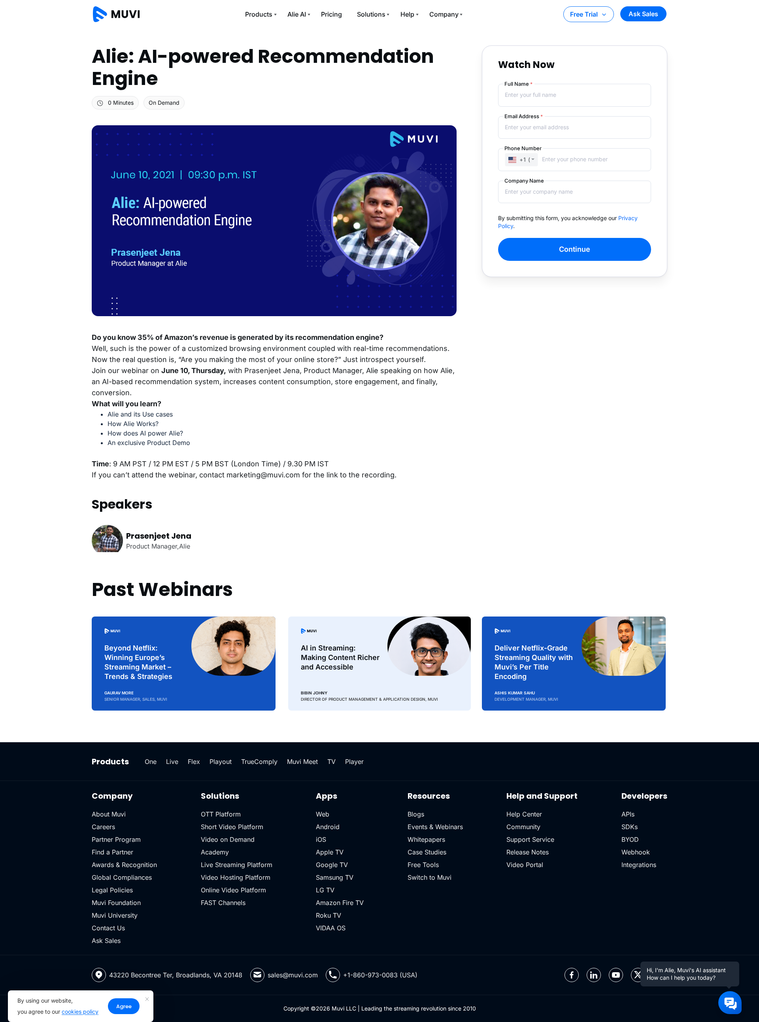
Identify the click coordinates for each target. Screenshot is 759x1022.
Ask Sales (643, 14)
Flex (194, 762)
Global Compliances (122, 877)
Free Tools (423, 865)
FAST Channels (223, 903)
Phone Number (523, 148)
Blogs (416, 814)
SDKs (629, 827)
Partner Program (116, 839)
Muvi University (115, 915)
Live (172, 762)
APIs (627, 814)
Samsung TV (334, 877)
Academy (215, 852)
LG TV (325, 890)
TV (331, 762)
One (151, 762)
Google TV (332, 865)
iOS (321, 839)
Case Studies (427, 852)
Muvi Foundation (116, 903)
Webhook (635, 852)
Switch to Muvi (429, 877)
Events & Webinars (435, 827)
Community (523, 827)
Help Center (524, 814)
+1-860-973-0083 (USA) (380, 975)
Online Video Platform (233, 890)
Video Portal (524, 865)
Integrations (638, 865)
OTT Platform (221, 814)
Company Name (524, 180)
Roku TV (328, 915)
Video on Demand (228, 839)
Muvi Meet (302, 762)
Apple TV (330, 852)
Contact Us (108, 928)
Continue (574, 249)
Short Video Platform (232, 827)
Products (258, 14)
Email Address (523, 116)
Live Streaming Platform (236, 865)
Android (328, 827)
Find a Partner (112, 852)
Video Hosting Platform (235, 877)
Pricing (331, 14)
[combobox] (521, 159)
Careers (103, 827)
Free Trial (584, 14)
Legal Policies (112, 890)
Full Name (518, 84)
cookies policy (80, 1011)
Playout (221, 762)
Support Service (530, 839)
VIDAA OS (331, 928)
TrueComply (259, 762)
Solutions (371, 14)
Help (407, 14)
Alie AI (296, 14)
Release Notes (527, 852)
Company (444, 14)
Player (354, 762)
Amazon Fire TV (340, 903)
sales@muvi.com (293, 975)
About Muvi (109, 814)
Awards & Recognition (124, 865)
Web (322, 814)
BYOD (630, 839)
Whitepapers (426, 839)
